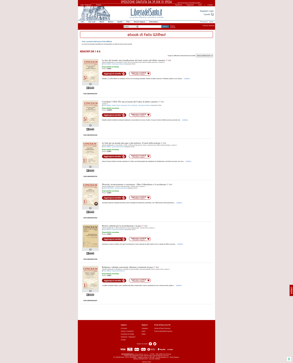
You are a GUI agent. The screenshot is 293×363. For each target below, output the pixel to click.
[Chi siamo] (94, 13)
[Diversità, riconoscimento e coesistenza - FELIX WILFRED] (90, 198)
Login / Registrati (85, 5)
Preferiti (98, 5)
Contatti (210, 5)
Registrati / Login (207, 11)
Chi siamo (124, 328)
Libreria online (146, 362)
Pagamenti (190, 5)
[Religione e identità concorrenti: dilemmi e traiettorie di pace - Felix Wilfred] (90, 281)
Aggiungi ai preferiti (140, 74)
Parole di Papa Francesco (162, 328)
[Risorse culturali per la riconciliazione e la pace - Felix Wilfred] (90, 239)
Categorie (145, 328)
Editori (144, 334)
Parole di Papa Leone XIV (162, 325)
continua (187, 78)
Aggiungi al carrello (114, 74)
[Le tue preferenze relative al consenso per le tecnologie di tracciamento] (289, 359)
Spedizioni (178, 5)
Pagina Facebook (150, 343)
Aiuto (200, 5)
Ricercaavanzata (172, 26)
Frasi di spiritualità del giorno (163, 331)
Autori (143, 331)
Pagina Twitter (154, 343)
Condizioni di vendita (127, 334)
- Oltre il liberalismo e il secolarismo (134, 184)
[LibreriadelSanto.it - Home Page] (146, 13)
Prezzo (104, 68)
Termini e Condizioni (127, 331)
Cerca (165, 26)
